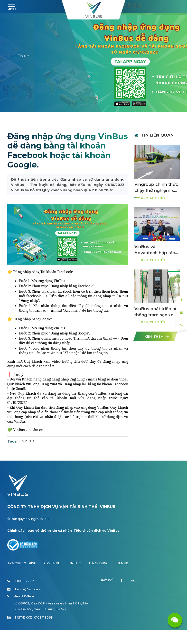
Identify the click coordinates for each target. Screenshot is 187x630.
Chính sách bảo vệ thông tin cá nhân (39, 530)
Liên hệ (122, 563)
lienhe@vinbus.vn (29, 589)
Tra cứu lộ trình (21, 563)
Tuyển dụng (98, 563)
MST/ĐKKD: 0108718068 (34, 617)
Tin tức (23, 56)
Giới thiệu (52, 563)
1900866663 (24, 581)
